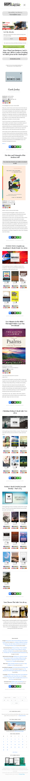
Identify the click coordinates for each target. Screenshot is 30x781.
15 (3, 744)
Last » (16, 703)
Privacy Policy (22, 774)
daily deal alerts (22, 715)
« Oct (13, 752)
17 (11, 744)
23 (7, 747)
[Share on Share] (10, 146)
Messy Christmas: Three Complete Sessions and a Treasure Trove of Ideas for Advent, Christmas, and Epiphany (15, 649)
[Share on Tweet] (12, 146)
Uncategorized (12, 689)
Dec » (16, 752)
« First (14, 697)
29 (3, 749)
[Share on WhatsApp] (17, 146)
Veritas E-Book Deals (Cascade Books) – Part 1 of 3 (15, 488)
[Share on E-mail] (15, 146)
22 (3, 747)
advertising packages (19, 731)
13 (15, 700)
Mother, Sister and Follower (17, 681)
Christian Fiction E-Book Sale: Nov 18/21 (15, 412)
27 (22, 747)
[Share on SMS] (20, 146)
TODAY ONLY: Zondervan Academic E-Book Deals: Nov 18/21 (15, 247)
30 (7, 749)
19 (18, 744)
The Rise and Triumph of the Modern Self (15, 156)
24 (11, 747)
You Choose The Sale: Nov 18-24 (15, 602)
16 (7, 744)
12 (11, 700)
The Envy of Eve (13, 683)
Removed (12, 149)
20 (22, 700)
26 (18, 747)
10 (4, 700)
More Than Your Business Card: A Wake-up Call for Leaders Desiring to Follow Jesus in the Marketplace (15, 52)
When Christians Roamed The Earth (15, 663)
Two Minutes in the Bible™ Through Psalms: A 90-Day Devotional (15, 324)
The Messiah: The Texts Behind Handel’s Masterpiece (15, 652)
